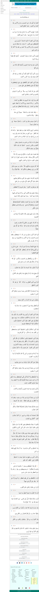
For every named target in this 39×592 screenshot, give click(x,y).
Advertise (33, 575)
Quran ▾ (2, 2)
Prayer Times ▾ (2, 5)
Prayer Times (20, 569)
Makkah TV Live (27, 571)
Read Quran (13, 569)
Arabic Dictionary (27, 579)
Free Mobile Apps (34, 571)
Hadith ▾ (2, 3)
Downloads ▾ (2, 11)
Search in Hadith (21, 576)
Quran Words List (14, 576)
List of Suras (13, 571)
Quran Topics (13, 577)
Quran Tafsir (13, 575)
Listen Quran (13, 570)
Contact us (33, 576)
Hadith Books (20, 575)
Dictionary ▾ (2, 8)
